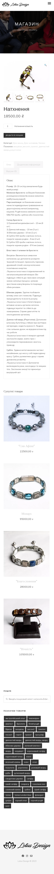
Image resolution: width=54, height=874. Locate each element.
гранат (34, 146)
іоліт (7, 806)
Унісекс (41, 143)
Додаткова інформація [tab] (28, 164)
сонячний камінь (13, 789)
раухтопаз (15, 150)
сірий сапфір (40, 789)
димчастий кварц (13, 740)
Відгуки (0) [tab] (11, 171)
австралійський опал (15, 718)
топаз (8, 795)
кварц (8, 751)
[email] (31, 856)
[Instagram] (27, 856)
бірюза (8, 729)
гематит (42, 729)
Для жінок (18, 143)
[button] (45, 65)
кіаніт (28, 756)
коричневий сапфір (36, 751)
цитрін (8, 800)
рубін (7, 773)
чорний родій (37, 800)
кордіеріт (19, 751)
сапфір (30, 778)
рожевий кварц (38, 768)
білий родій (34, 724)
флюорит (39, 795)
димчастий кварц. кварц (36, 740)
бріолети (21, 724)
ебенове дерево (13, 745)
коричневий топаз (13, 756)
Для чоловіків (30, 143)
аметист (9, 724)
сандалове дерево (14, 778)
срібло (27, 789)
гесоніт (8, 735)
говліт (18, 735)
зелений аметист (32, 745)
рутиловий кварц (22, 773)
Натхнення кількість (23, 126)
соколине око (39, 784)
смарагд (25, 784)
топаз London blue (23, 795)
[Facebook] (23, 856)
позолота (9, 768)
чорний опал (21, 800)
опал (34, 762)
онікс (26, 762)
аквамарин (34, 718)
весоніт (26, 146)
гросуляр (39, 735)
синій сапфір (11, 784)
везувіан (18, 146)
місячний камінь (12, 762)
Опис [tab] (8, 164)
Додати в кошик (14, 135)
